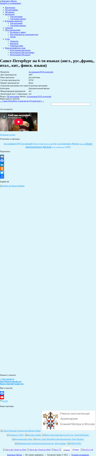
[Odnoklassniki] (48, 169)
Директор (14, 41)
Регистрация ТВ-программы (22, 52)
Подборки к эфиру (18, 32)
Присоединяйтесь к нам (15, 48)
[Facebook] (48, 161)
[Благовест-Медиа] (8, 1)
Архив (13, 37)
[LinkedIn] (48, 165)
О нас (7, 39)
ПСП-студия (38, 144)
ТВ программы (11, 10)
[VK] (48, 157)
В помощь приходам (13, 21)
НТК (55, 144)
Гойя (59, 144)
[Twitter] (48, 173)
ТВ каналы (9, 12)
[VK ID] (4, 401)
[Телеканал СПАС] (15, 435)
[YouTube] (48, 397)
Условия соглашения (80, 455)
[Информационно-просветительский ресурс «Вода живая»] (40, 443)
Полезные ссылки (7, 135)
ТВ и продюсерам (12, 30)
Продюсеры (10, 7)
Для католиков (16, 16)
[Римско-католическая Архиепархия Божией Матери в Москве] (68, 431)
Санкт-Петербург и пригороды (14, 101)
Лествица (82, 144)
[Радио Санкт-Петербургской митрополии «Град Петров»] (58, 439)
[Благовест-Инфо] (33, 435)
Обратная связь (16, 46)
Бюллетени (9, 14)
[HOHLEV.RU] (74, 443)
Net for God (48, 144)
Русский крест (36, 101)
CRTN (68, 147)
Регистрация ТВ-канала (20, 55)
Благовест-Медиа (70, 143)
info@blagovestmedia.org (11, 381)
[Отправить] (48, 177)
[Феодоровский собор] (22, 439)
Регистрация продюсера (20, 50)
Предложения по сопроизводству (24, 34)
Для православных (18, 19)
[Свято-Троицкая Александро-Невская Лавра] (20, 431)
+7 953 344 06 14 (7, 379)
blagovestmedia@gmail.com (12, 384)
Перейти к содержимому (10, 3)
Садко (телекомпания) (58, 147)
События (9, 28)
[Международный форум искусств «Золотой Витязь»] (65, 435)
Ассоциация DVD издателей (41, 72)
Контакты (14, 43)
